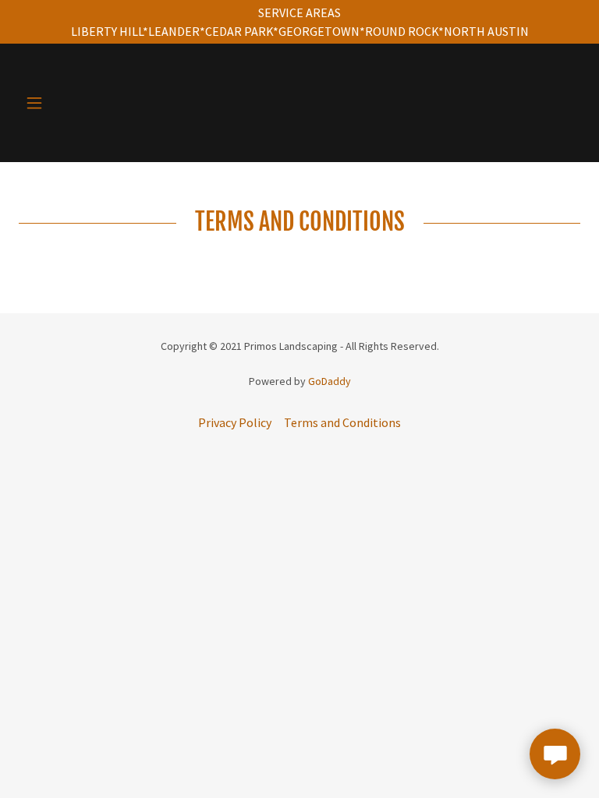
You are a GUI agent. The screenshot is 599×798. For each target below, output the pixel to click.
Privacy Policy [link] (234, 422)
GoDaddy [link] (329, 381)
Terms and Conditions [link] (342, 422)
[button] (45, 102)
